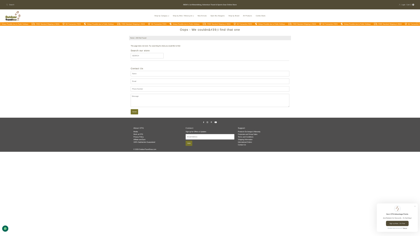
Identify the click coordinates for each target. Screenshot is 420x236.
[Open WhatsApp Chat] (5, 229)
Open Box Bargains (218, 16)
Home (132, 38)
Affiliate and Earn (139, 139)
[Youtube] (216, 122)
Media (135, 132)
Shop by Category (161, 16)
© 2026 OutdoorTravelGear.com (144, 149)
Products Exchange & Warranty (249, 132)
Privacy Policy (138, 137)
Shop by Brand (233, 16)
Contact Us (242, 145)
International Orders (245, 142)
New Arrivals (202, 16)
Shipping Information (245, 139)
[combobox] (73, 5)
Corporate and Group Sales (247, 134)
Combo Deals (261, 16)
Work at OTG (138, 134)
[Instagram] (207, 122)
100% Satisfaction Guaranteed (144, 142)
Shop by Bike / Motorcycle (183, 16)
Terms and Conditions (245, 137)
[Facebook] (203, 122)
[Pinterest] (211, 122)
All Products (247, 16)
